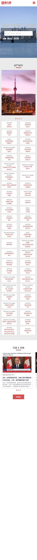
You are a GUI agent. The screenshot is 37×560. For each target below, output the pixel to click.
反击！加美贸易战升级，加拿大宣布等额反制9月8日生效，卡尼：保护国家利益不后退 (17, 378)
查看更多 (18, 397)
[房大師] (6, 3)
